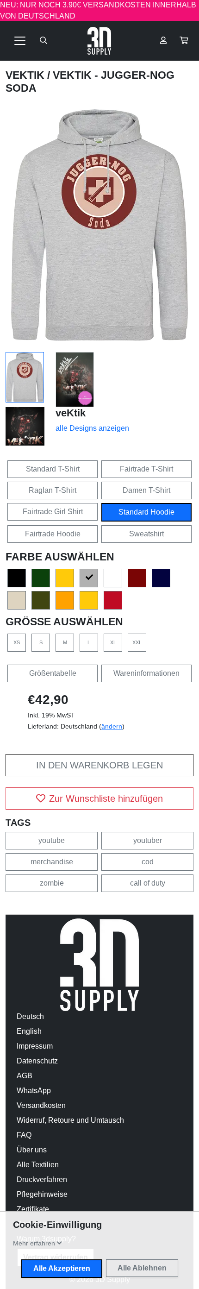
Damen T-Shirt (146, 490)
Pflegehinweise (42, 1194)
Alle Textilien (38, 1165)
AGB (24, 1076)
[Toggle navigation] (19, 41)
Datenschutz (37, 1061)
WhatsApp (34, 1090)
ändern (111, 726)
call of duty (147, 883)
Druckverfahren (42, 1179)
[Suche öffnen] (43, 41)
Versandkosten (41, 1105)
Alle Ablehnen (142, 1268)
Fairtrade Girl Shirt (53, 512)
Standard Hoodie (146, 512)
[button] (183, 40)
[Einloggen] (163, 40)
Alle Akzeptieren (61, 1268)
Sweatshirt (146, 534)
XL (113, 642)
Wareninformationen (146, 673)
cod (148, 862)
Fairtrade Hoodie (53, 534)
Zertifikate (33, 1209)
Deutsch (30, 1016)
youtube (51, 840)
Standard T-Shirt (53, 469)
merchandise (52, 862)
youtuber (147, 840)
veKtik (26, 75)
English (29, 1031)
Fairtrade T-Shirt (146, 469)
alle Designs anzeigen (92, 428)
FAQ (24, 1135)
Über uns (32, 1150)
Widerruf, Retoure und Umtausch (70, 1120)
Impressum (35, 1046)
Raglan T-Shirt (52, 490)
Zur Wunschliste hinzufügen (106, 798)
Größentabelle (52, 673)
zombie (52, 883)
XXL (137, 642)
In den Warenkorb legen (99, 765)
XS (16, 642)
